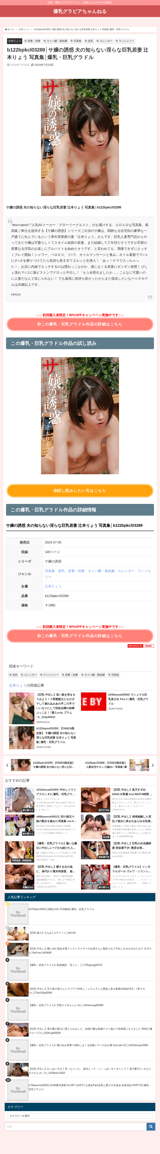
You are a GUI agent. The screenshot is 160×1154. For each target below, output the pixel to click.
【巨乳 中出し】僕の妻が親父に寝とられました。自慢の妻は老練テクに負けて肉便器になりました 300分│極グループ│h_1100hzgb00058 (90, 1031)
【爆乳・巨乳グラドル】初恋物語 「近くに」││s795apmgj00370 (65, 965)
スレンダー (106, 41)
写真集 (77, 41)
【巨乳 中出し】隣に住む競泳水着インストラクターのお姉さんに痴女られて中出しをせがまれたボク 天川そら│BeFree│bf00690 (90, 950)
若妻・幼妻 (34, 41)
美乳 (90, 41)
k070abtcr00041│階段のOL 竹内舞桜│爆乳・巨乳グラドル (61, 909)
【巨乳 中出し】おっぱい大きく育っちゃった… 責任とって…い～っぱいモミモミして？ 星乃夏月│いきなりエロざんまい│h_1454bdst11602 (90, 1071)
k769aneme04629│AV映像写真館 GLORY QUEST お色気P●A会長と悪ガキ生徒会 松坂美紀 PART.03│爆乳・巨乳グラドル (90, 1087)
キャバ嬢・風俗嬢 (57, 41)
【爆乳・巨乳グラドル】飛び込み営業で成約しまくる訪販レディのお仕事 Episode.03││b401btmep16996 (88, 1045)
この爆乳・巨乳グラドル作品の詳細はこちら (81, 324)
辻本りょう (14, 41)
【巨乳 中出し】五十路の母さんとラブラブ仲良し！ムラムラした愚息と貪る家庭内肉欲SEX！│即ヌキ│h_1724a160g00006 (87, 991)
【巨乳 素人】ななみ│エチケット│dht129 (52, 933)
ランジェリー (126, 41)
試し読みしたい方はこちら (81, 490)
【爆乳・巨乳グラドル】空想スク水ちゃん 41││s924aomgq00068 (66, 1005)
